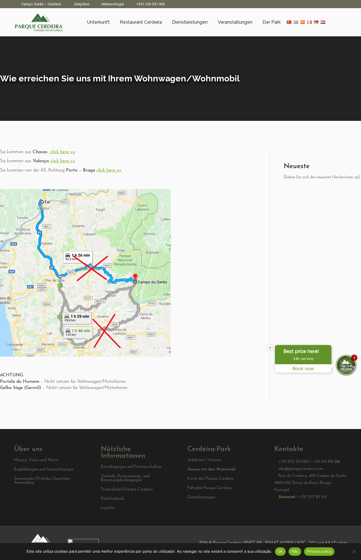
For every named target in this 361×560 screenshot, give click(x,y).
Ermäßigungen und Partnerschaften (131, 467)
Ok (280, 551)
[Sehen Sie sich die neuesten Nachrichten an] (322, 177)
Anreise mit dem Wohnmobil (211, 470)
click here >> (62, 152)
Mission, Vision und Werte (36, 460)
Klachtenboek (112, 499)
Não (295, 551)
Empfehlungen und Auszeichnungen (44, 470)
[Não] (354, 551)
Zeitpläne (81, 4)
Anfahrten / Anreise (204, 460)
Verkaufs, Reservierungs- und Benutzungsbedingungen (125, 478)
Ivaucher (108, 508)
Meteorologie (113, 4)
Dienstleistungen (201, 497)
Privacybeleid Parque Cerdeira (127, 490)
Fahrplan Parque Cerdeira (210, 488)
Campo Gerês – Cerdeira (41, 4)
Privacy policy (319, 551)
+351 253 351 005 (151, 4)
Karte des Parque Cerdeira (211, 479)
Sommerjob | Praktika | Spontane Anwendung (42, 481)
